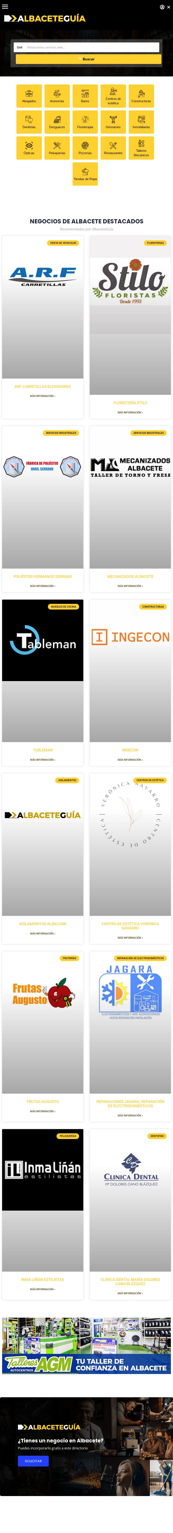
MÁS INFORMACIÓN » (42, 396)
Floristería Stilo (130, 403)
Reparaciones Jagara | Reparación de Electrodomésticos (130, 1103)
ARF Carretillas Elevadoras (43, 386)
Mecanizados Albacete (130, 576)
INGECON (130, 750)
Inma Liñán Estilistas (42, 1279)
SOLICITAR (33, 1461)
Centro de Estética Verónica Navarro (130, 926)
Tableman (43, 750)
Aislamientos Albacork (42, 924)
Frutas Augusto (43, 1101)
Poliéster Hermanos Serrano (43, 576)
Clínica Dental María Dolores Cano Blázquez (130, 1281)
